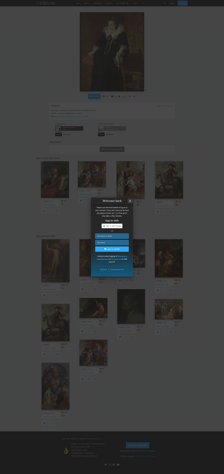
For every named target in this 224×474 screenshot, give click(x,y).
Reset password (117, 269)
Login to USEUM (113, 249)
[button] (112, 226)
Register (103, 269)
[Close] (130, 201)
